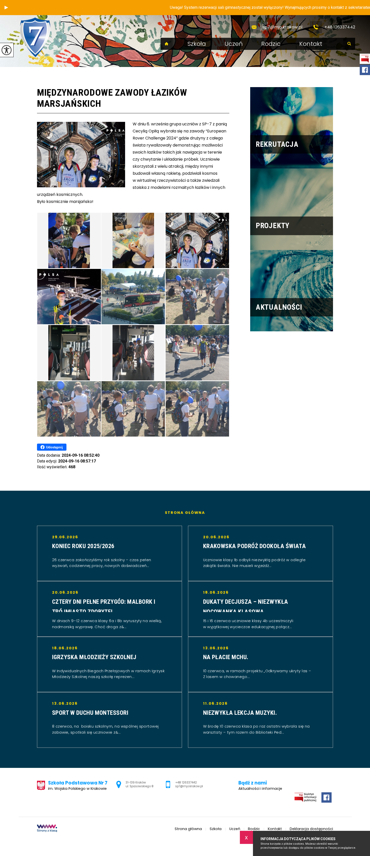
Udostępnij (54, 447)
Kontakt (310, 44)
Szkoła (197, 44)
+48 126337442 (339, 27)
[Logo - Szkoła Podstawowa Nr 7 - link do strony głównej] (35, 37)
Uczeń (234, 44)
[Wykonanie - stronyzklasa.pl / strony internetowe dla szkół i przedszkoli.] (47, 829)
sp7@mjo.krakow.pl (282, 27)
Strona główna (167, 44)
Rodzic (271, 44)
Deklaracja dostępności (311, 829)
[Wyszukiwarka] (349, 44)
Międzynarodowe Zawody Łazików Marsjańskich (112, 98)
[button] (6, 7)
